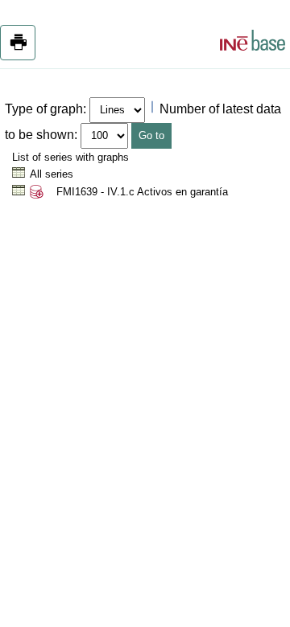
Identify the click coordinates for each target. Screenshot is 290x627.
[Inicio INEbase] (252, 42)
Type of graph (44, 109)
